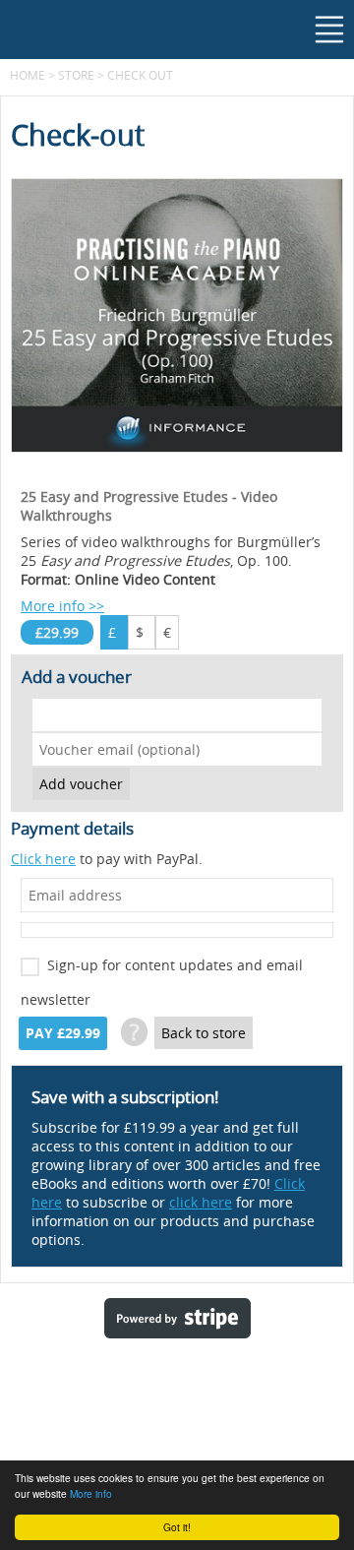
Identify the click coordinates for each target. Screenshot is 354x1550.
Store (76, 75)
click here (200, 1202)
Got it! (177, 1526)
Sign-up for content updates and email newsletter (162, 969)
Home (27, 75)
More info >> (62, 605)
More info (91, 1493)
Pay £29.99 (63, 1033)
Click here (43, 858)
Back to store (203, 1032)
